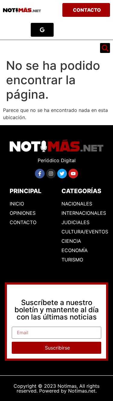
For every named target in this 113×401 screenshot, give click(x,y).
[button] (11, 48)
